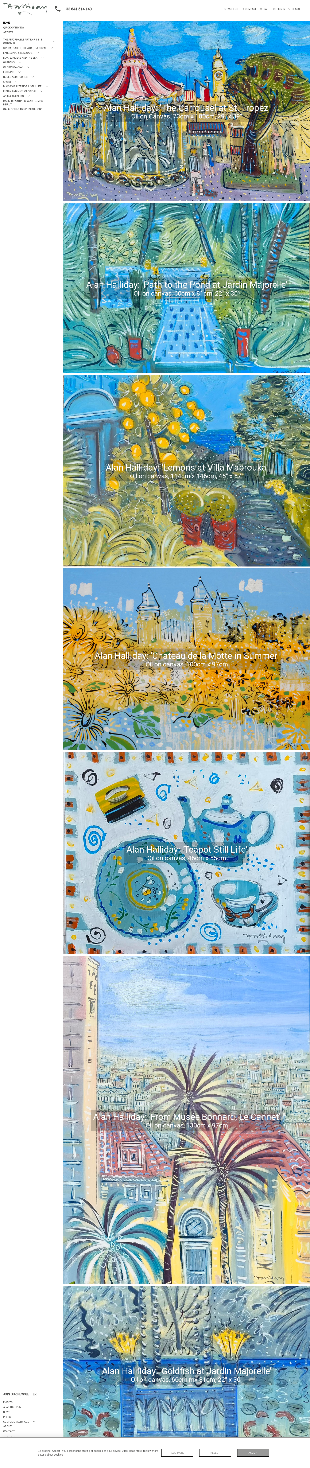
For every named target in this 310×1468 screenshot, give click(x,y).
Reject (215, 1452)
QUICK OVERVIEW (13, 27)
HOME (6, 22)
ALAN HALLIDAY (12, 1407)
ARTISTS (8, 32)
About (7, 1426)
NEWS (6, 1412)
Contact (9, 1431)
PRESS (7, 1417)
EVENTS (7, 1402)
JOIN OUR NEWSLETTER (19, 1394)
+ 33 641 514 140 (77, 9)
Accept (253, 1452)
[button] (29, 41)
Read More (177, 1452)
